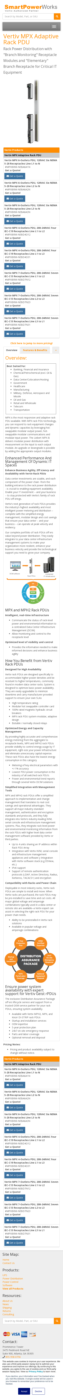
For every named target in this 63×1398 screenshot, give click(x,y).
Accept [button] (24, 1391)
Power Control (10, 1281)
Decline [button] (38, 1391)
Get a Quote (16, 176)
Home (6, 1259)
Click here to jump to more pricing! (31, 343)
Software (7, 1285)
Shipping (7, 1307)
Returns (7, 1311)
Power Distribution (13, 1278)
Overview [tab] (11, 350)
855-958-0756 (13, 1356)
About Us (8, 1300)
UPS (5, 1275)
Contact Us (9, 1263)
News (6, 1304)
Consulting (8, 1314)
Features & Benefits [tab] (35, 350)
